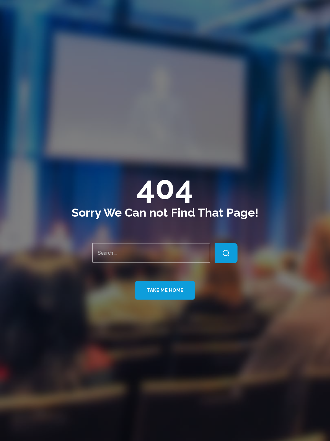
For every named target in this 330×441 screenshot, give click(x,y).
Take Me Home (165, 290)
